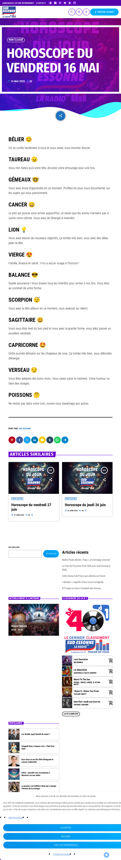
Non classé (16, 39)
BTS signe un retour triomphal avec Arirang (81, 588)
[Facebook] (60, 3)
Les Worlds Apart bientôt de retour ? (35, 734)
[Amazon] (69, 3)
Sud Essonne (25, 428)
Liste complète (71, 714)
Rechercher (14, 547)
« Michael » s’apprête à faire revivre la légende (83, 582)
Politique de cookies (61, 854)
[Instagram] (55, 3)
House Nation (19, 626)
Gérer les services (16, 817)
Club (14, 620)
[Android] (65, 3)
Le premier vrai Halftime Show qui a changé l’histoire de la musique (38, 787)
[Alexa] (74, 3)
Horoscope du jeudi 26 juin (85, 505)
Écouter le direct (104, 12)
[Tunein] (50, 3)
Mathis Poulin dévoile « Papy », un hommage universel (86, 559)
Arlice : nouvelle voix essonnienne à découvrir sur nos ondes (35, 774)
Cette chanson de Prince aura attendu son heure (83, 576)
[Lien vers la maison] (9, 12)
